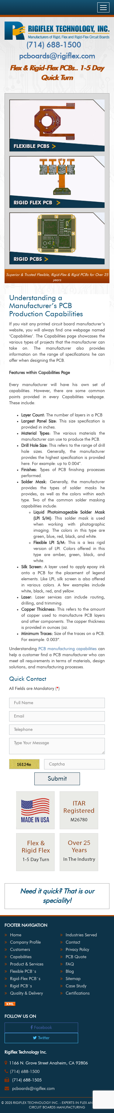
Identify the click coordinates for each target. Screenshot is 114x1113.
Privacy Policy (77, 950)
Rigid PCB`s (21, 986)
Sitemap (73, 979)
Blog (70, 971)
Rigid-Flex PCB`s (25, 979)
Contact (73, 942)
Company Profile (25, 942)
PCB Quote (76, 957)
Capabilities (21, 957)
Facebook (42, 1028)
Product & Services (26, 964)
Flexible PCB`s (23, 971)
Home (15, 935)
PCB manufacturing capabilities (67, 649)
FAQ (70, 964)
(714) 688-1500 (53, 45)
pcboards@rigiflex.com (57, 56)
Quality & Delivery (26, 993)
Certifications (78, 993)
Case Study (76, 986)
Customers (20, 950)
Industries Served (81, 935)
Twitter (43, 1038)
